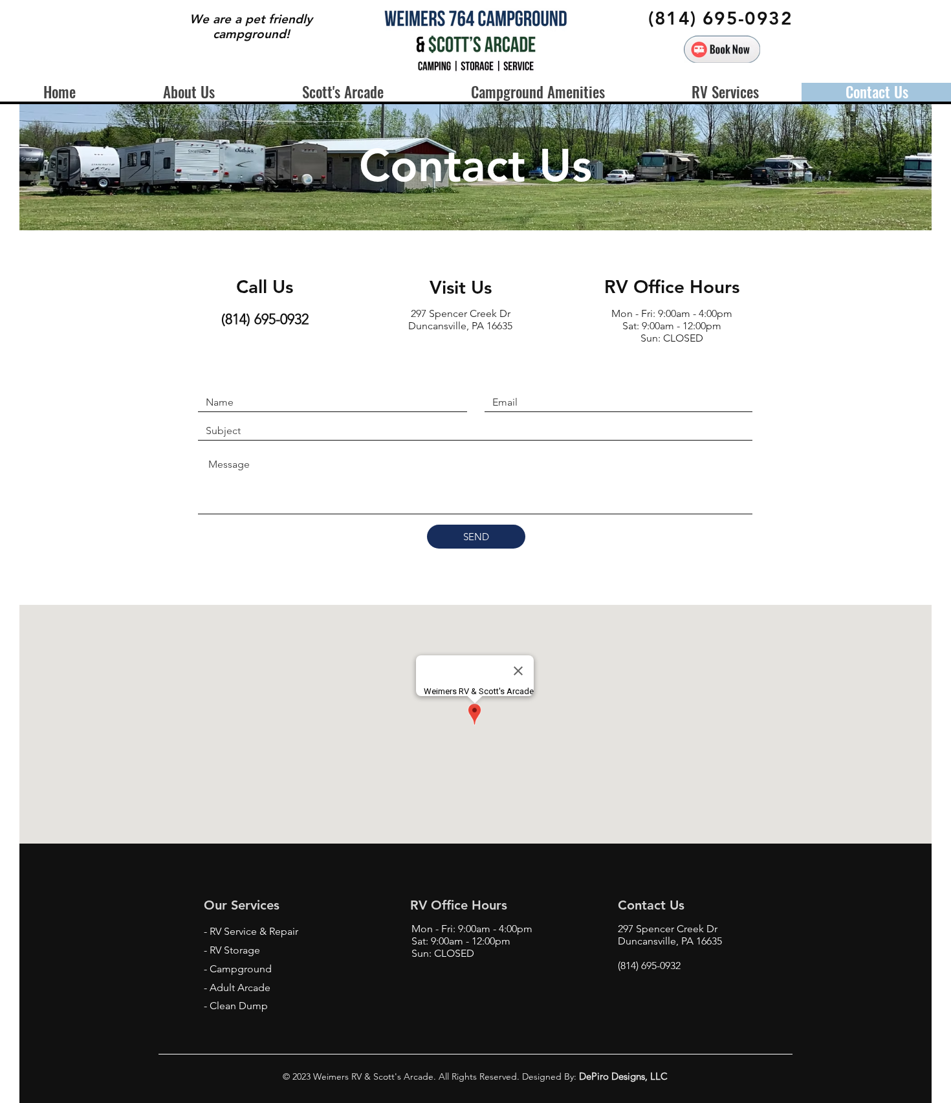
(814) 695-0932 (649, 965)
